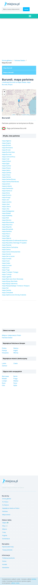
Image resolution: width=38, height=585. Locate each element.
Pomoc (4, 561)
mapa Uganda (6, 277)
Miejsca (4, 529)
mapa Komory (6, 195)
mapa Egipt (5, 163)
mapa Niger (6, 236)
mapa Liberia (6, 206)
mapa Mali (5, 218)
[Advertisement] (19, 39)
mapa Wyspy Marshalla (9, 281)
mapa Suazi (6, 261)
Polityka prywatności (8, 558)
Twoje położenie (7, 550)
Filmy (3, 526)
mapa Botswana (7, 148)
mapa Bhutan (6, 145)
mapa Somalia (6, 259)
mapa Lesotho (6, 202)
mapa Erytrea (6, 166)
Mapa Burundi (7, 68)
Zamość (4, 366)
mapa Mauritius (7, 225)
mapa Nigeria (6, 238)
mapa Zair (5, 288)
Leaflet (13, 114)
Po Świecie (5, 505)
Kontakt (4, 564)
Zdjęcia (4, 522)
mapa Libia (5, 209)
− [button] (4, 94)
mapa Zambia (6, 290)
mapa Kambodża (7, 188)
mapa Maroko (6, 220)
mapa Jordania (7, 186)
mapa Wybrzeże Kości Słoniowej (12, 279)
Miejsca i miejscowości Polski (11, 335)
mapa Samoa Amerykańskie (11, 252)
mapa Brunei (6, 150)
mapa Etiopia (6, 168)
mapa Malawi (6, 213)
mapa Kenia (6, 193)
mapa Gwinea (6, 177)
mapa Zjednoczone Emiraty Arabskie (14, 295)
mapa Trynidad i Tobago (10, 272)
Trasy (4, 532)
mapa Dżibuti (6, 161)
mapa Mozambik (7, 229)
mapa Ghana (6, 175)
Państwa (5, 511)
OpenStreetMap (26, 114)
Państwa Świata (19, 60)
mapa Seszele (6, 254)
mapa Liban (6, 204)
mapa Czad (5, 159)
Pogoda (4, 535)
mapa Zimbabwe (7, 293)
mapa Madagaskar (8, 211)
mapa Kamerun (7, 191)
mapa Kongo (6, 197)
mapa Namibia (7, 231)
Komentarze (6, 538)
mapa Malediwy (7, 215)
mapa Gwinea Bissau (9, 179)
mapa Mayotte (7, 227)
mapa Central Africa (8, 157)
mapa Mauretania (8, 222)
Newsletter (5, 567)
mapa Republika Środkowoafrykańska (14, 240)
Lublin (4, 363)
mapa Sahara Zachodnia (10, 247)
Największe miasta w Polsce (10, 508)
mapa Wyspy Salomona (9, 283)
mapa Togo (6, 270)
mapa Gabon (6, 170)
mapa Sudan (6, 263)
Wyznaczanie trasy (8, 547)
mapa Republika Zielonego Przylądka (14, 243)
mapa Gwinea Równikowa (10, 182)
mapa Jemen (6, 184)
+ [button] (4, 91)
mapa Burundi (6, 154)
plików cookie (15, 583)
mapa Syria (5, 268)
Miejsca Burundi (8, 72)
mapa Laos (5, 200)
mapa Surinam (7, 265)
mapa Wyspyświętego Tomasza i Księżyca (15, 286)
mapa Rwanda (6, 245)
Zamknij (34, 579)
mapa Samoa (6, 249)
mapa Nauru (6, 234)
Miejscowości (6, 514)
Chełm (15, 363)
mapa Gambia (6, 173)
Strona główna (7, 60)
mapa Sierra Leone (8, 256)
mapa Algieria (6, 141)
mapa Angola (6, 143)
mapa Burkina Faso (8, 152)
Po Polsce (5, 502)
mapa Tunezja (6, 274)
